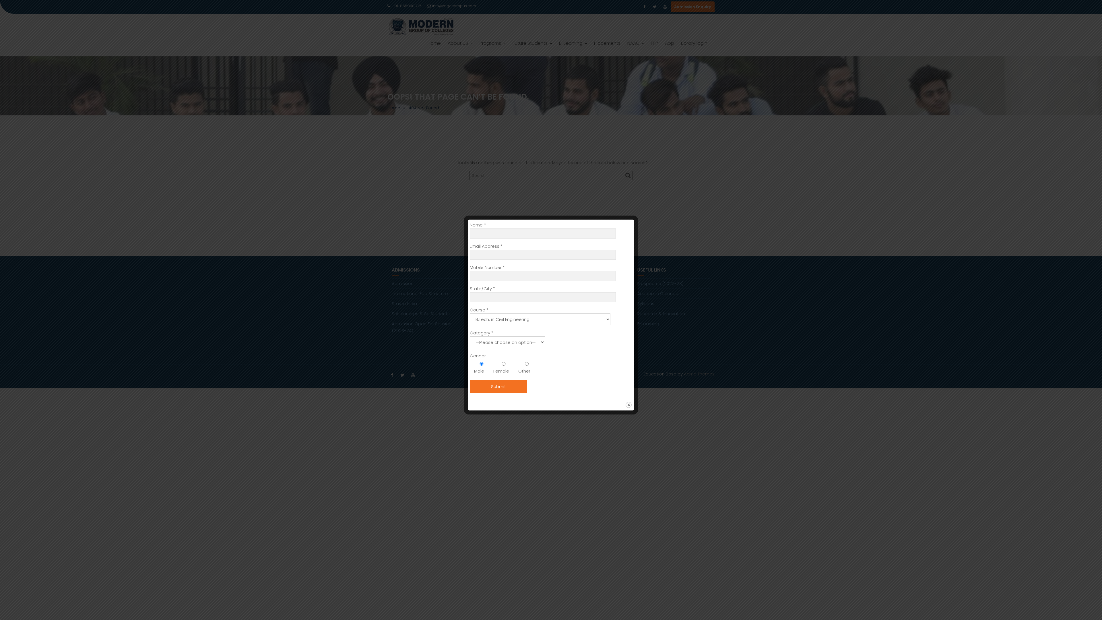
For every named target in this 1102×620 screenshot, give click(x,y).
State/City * (482, 289)
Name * (478, 225)
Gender (478, 356)
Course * (479, 310)
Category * (481, 333)
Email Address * (486, 246)
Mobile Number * (487, 267)
